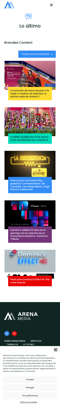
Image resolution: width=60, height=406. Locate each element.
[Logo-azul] (9, 2)
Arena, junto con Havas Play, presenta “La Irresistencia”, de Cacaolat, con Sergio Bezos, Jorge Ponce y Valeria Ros (30, 185)
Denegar (30, 387)
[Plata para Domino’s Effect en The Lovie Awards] (30, 264)
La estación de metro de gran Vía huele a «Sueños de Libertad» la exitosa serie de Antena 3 (29, 93)
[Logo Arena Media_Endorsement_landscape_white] (21, 313)
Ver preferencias (30, 395)
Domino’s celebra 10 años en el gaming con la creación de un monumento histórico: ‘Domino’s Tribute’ (29, 234)
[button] (55, 349)
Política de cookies (28, 402)
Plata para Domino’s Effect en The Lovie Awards (29, 281)
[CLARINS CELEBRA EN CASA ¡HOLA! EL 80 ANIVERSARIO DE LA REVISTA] (30, 121)
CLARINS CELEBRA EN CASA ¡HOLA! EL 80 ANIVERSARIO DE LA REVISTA (29, 138)
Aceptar (30, 379)
